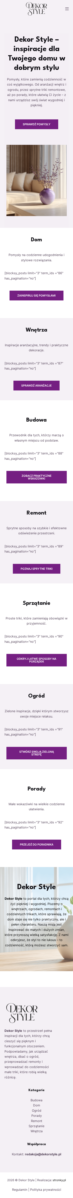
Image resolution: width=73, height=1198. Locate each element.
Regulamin (19, 1190)
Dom (36, 1105)
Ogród (36, 1110)
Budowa (36, 1100)
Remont (36, 1121)
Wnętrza (37, 1131)
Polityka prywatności (45, 1190)
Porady (36, 1116)
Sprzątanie (36, 1126)
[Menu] (67, 9)
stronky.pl (59, 1180)
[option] (36, 130)
